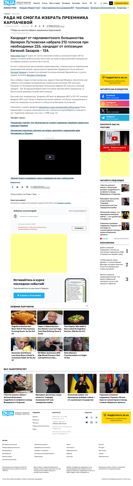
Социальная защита (41, 444)
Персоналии (38, 456)
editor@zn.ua (63, 434)
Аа (111, 3)
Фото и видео (54, 3)
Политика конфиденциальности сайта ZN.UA (116, 479)
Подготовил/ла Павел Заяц (24, 194)
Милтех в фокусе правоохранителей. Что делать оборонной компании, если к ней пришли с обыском (110, 279)
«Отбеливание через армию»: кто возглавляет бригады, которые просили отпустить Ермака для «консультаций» (111, 264)
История (101, 447)
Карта (35, 429)
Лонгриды (76, 3)
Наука (68, 444)
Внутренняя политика (9, 444)
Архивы (35, 417)
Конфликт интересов (41, 450)
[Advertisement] (39, 253)
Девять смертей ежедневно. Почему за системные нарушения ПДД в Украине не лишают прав (112, 250)
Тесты (84, 3)
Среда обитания (71, 450)
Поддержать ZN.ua (121, 3)
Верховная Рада (18, 55)
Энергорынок (6, 453)
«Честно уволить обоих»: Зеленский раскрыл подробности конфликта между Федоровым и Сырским (110, 189)
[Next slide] (127, 8)
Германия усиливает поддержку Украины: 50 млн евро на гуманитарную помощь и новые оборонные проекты (111, 229)
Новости (36, 3)
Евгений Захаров (18, 72)
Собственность (104, 456)
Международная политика (11, 447)
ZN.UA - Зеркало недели (114, 147)
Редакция (36, 420)
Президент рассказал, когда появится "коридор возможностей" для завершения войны (109, 203)
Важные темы (10, 8)
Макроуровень (7, 450)
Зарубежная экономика (42, 447)
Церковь (69, 453)
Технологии (70, 447)
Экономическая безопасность (44, 453)
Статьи (44, 3)
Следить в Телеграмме (30, 295)
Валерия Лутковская (36, 75)
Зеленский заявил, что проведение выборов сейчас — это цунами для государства (111, 215)
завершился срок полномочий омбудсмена (59, 107)
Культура (69, 456)
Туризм (101, 453)
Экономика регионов (9, 459)
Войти (105, 3)
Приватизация (7, 456)
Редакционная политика (41, 426)
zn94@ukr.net (56, 429)
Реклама (35, 423)
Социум (101, 444)
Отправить (79, 228)
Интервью (66, 3)
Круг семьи (102, 450)
